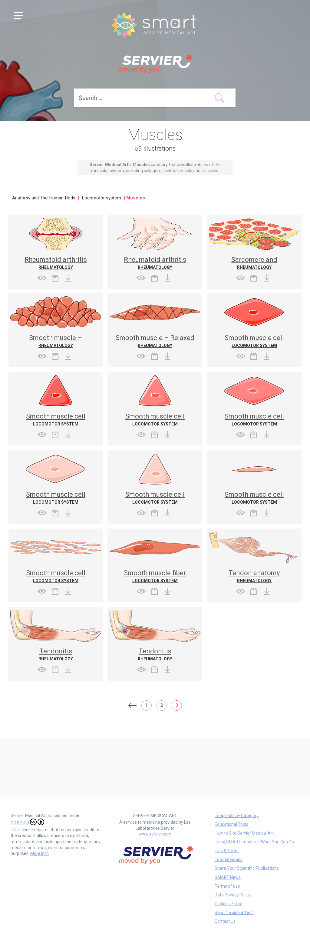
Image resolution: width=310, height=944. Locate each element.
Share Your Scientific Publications (247, 868)
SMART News (228, 877)
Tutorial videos (228, 859)
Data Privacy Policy (233, 894)
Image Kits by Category (237, 815)
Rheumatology (55, 267)
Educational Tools (231, 824)
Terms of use (227, 886)
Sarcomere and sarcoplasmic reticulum (254, 263)
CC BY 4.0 (20, 822)
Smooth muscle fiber (155, 573)
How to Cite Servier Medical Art (244, 833)
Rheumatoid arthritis (56, 259)
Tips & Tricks (227, 850)
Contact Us (225, 921)
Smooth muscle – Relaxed (155, 338)
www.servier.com (155, 834)
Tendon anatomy (254, 573)
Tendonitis (55, 651)
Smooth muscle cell (254, 338)
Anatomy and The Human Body (43, 198)
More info (39, 853)
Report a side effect (234, 912)
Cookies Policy (228, 903)
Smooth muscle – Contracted (55, 341)
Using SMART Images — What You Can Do (254, 841)
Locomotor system (101, 198)
